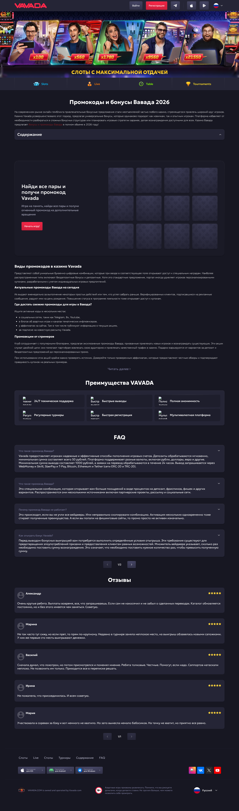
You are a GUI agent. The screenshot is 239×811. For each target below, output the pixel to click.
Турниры (65, 757)
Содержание (85, 757)
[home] (31, 5)
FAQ (102, 757)
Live (35, 757)
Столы (48, 757)
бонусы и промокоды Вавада (45, 124)
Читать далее (118, 369)
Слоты (23, 757)
